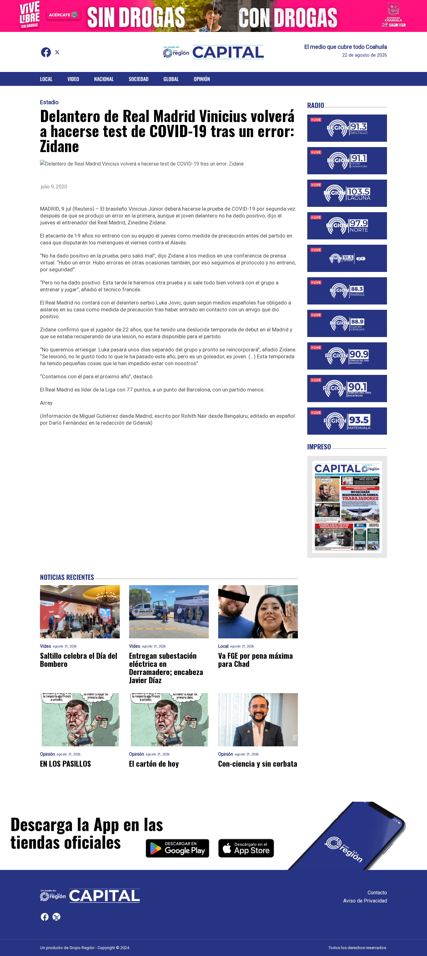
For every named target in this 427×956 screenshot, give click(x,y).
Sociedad (138, 79)
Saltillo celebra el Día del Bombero (78, 659)
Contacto (377, 893)
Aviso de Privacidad (365, 901)
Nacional (104, 79)
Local (46, 79)
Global (171, 79)
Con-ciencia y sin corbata (257, 763)
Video (73, 79)
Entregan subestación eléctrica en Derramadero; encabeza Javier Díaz (166, 667)
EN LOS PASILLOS (65, 763)
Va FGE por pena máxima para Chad (255, 659)
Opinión (202, 79)
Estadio (49, 102)
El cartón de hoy (154, 763)
